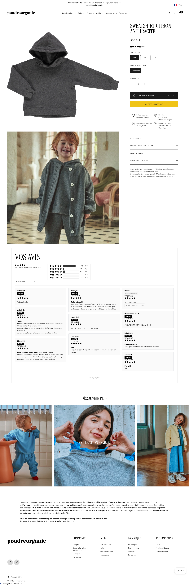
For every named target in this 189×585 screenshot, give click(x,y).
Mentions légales (162, 548)
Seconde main (111, 13)
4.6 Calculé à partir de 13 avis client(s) (29, 267)
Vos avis (131, 551)
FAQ (102, 548)
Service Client (105, 545)
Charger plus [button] (94, 378)
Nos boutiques (133, 548)
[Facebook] (10, 562)
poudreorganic (19, 581)
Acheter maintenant (154, 104)
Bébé (80, 13)
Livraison (76, 554)
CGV (158, 545)
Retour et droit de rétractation (79, 549)
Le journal (132, 555)
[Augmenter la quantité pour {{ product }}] (144, 84)
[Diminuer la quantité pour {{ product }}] (132, 84)
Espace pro (123, 13)
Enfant (89, 13)
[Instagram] (17, 562)
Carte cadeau (78, 557)
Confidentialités (162, 551)
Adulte (98, 13)
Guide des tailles (106, 551)
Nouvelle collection (69, 13)
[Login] (174, 13)
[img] (40, 298)
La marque (132, 545)
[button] (127, 4)
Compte (76, 545)
